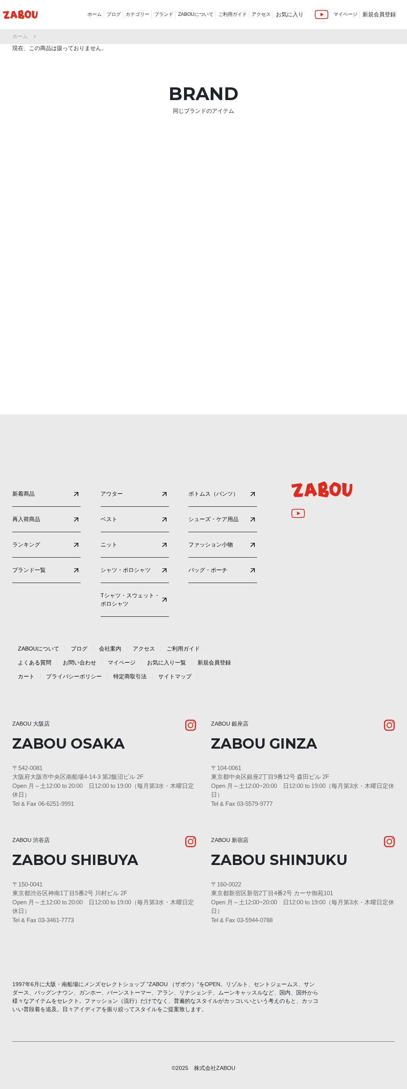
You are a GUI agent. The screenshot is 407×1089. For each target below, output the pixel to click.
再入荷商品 (26, 519)
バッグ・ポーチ (207, 570)
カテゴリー (137, 14)
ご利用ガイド (232, 14)
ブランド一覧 (29, 570)
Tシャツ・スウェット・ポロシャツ (130, 599)
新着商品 (23, 493)
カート (26, 676)
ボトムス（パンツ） (213, 493)
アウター (112, 493)
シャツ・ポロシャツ (126, 570)
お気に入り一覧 (166, 662)
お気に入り (290, 14)
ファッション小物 (210, 544)
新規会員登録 (379, 14)
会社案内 (110, 648)
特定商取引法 (130, 676)
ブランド (163, 14)
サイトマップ (175, 676)
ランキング (26, 544)
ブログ (114, 14)
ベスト (109, 519)
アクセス (261, 14)
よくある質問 (34, 662)
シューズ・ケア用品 (213, 519)
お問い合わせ (79, 662)
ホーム (94, 14)
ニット (109, 544)
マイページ (345, 14)
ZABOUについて (195, 14)
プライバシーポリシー (74, 676)
